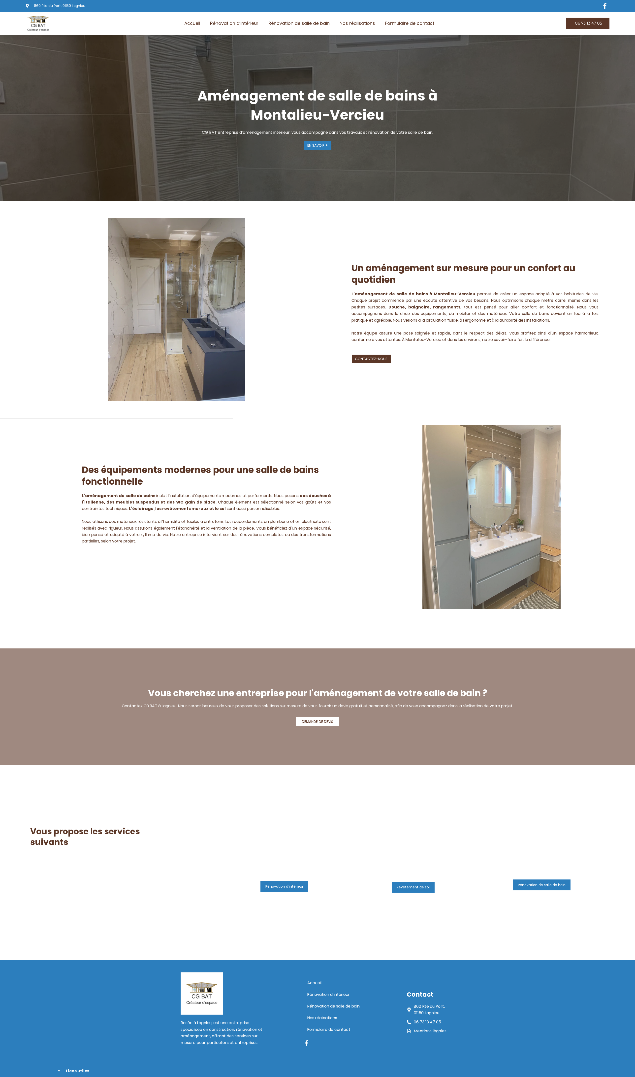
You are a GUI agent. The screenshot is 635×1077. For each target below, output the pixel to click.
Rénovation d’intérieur (234, 23)
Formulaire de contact (409, 23)
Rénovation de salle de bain (299, 23)
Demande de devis (317, 721)
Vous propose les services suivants (85, 837)
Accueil (192, 23)
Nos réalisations (357, 23)
